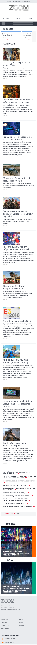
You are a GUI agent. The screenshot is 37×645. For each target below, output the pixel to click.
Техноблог (5, 629)
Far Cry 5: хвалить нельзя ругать (15, 485)
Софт (31, 18)
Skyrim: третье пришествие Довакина (17, 506)
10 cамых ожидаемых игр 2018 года (16, 496)
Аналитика (16, 1)
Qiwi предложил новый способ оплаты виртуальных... (9, 36)
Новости (5, 625)
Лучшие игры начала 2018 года (14, 493)
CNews (9, 1)
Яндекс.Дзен (10, 638)
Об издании (4, 606)
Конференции (25, 1)
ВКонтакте (9, 642)
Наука (18, 18)
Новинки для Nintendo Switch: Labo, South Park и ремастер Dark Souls (19, 477)
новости (8, 29)
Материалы (9, 44)
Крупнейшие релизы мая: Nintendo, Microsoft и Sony (16, 472)
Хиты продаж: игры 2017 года (14, 503)
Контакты (11, 607)
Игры (21, 619)
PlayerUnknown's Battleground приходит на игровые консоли (15, 499)
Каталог (4, 619)
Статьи (4, 622)
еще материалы (9, 514)
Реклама (12, 606)
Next (34, 36)
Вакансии (4, 607)
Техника (6, 18)
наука (9, 560)
